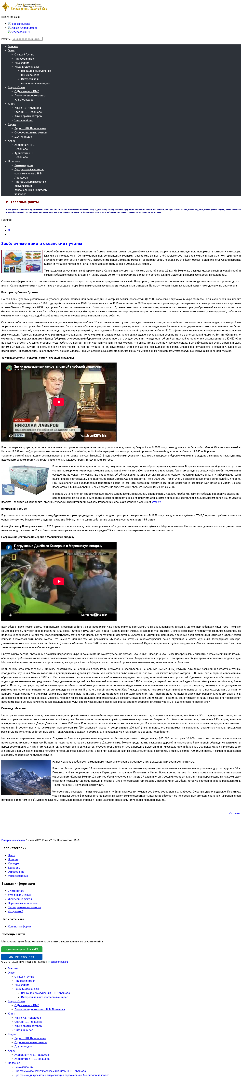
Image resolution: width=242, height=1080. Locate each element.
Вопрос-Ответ (16, 87)
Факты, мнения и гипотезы (24, 907)
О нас (11, 50)
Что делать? (15, 911)
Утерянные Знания (19, 895)
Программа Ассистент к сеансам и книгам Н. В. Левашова (29, 173)
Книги (11, 103)
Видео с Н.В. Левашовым (30, 128)
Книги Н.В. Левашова (27, 107)
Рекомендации (23, 165)
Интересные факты (13, 840)
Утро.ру (156, 502)
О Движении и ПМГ (26, 91)
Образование (16, 871)
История (13, 859)
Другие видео (23, 136)
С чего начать (16, 890)
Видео (12, 124)
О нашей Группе (24, 54)
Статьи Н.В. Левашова (28, 112)
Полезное (14, 161)
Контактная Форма (19, 926)
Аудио (11, 140)
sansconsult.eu (59, 961)
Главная (13, 46)
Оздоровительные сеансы (30, 132)
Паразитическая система (23, 903)
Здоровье (14, 867)
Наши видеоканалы (26, 66)
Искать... (6, 38)
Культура (13, 863)
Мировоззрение (18, 875)
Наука (11, 855)
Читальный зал (23, 120)
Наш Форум (21, 62)
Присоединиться (24, 58)
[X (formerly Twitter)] (9, 230)
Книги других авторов (28, 116)
